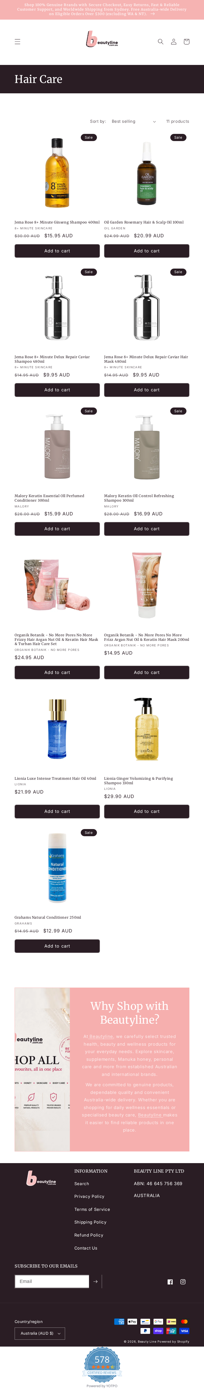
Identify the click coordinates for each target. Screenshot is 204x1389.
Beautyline (100, 1036)
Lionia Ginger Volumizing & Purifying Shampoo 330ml (138, 781)
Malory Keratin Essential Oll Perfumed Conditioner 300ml (49, 498)
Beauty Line (147, 1341)
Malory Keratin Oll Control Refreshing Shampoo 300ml (139, 498)
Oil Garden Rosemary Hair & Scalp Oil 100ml (144, 222)
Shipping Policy (90, 1222)
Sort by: (98, 121)
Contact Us (85, 1248)
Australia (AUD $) (37, 1333)
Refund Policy (89, 1235)
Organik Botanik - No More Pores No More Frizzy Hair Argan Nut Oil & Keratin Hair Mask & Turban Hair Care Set (56, 639)
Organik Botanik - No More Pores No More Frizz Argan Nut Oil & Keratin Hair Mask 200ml (146, 637)
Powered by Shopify (173, 1341)
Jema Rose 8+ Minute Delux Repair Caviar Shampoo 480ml (52, 359)
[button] (17, 41)
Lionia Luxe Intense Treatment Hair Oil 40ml (55, 779)
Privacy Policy (89, 1196)
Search (81, 1183)
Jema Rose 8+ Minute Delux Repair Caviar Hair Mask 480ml (146, 359)
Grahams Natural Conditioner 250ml (48, 917)
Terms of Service (92, 1209)
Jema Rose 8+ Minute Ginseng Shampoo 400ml (57, 222)
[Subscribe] (95, 1282)
